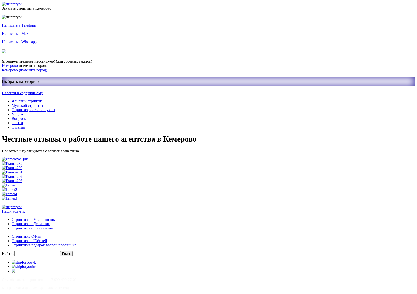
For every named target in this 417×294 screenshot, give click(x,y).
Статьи (17, 123)
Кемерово (10, 66)
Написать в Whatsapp (19, 42)
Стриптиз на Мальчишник (33, 219)
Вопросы (19, 118)
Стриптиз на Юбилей (29, 241)
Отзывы (18, 127)
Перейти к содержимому (22, 93)
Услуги (17, 114)
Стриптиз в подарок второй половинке (44, 245)
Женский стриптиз (27, 101)
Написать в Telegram (19, 25)
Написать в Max (15, 33)
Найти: (8, 253)
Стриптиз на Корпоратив (32, 228)
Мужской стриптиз (27, 105)
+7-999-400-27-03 (25, 51)
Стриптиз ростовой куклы (33, 110)
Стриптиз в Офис (26, 236)
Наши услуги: (13, 211)
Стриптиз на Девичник (31, 224)
